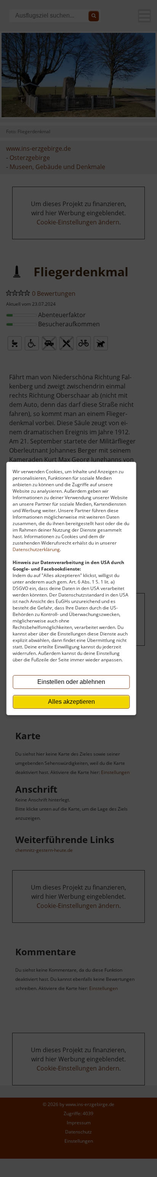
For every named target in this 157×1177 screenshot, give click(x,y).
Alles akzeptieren (71, 701)
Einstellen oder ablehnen (71, 682)
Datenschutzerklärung (36, 549)
